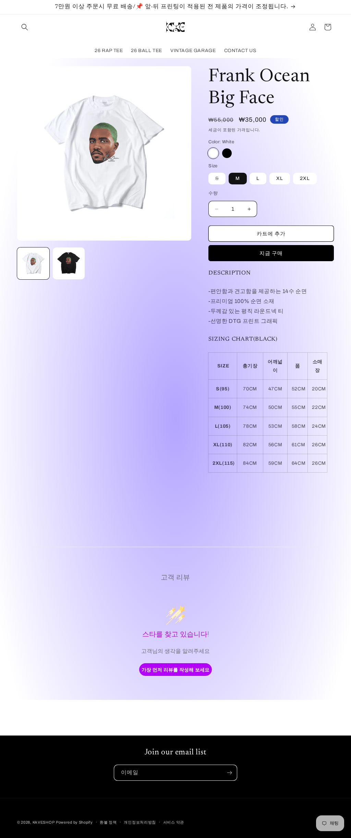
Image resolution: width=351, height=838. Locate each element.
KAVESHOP (44, 822)
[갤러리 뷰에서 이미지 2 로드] (69, 263)
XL (279, 178)
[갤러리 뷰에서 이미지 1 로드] (33, 263)
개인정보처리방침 (140, 822)
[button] (24, 27)
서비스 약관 (173, 822)
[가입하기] (229, 773)
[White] (213, 153)
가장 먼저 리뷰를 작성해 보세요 (175, 669)
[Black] (227, 153)
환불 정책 (108, 822)
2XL (305, 178)
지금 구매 (271, 253)
